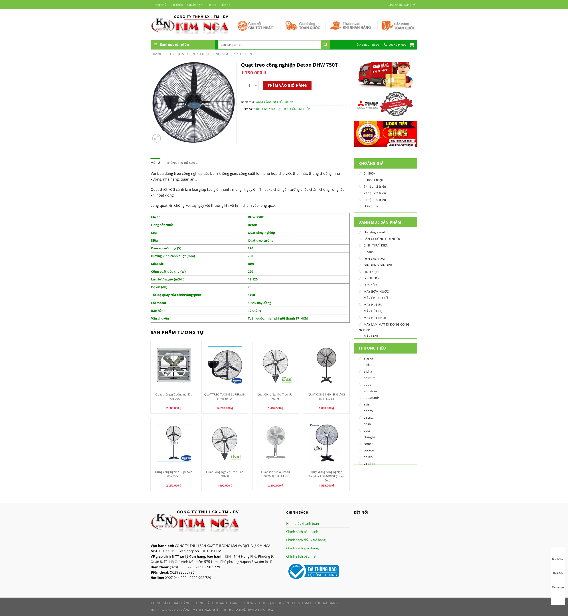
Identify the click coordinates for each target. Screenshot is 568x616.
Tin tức (211, 5)
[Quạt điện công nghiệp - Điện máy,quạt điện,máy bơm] (190, 24)
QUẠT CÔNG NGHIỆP (217, 54)
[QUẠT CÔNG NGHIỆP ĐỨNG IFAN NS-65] (326, 365)
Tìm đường (558, 558)
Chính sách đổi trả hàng (315, 603)
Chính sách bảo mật (301, 556)
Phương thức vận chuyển (265, 603)
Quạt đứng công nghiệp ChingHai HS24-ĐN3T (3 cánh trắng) (326, 476)
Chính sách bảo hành (302, 531)
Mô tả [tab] (155, 163)
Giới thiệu (176, 5)
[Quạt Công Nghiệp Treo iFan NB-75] (275, 365)
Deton (246, 54)
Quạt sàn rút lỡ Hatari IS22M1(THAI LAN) (275, 474)
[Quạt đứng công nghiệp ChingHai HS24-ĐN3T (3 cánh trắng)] (326, 442)
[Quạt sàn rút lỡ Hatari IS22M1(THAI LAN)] (275, 442)
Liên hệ (225, 5)
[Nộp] (325, 44)
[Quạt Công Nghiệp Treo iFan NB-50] (225, 442)
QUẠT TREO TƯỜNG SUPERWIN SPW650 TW (224, 396)
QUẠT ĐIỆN (185, 54)
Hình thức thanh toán (302, 523)
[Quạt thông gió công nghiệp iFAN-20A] (174, 365)
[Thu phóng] (156, 138)
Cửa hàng (193, 5)
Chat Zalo (558, 572)
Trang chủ (159, 5)
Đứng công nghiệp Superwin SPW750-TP (173, 474)
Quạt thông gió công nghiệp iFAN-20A (173, 396)
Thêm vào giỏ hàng (287, 85)
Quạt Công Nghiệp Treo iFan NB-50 (224, 474)
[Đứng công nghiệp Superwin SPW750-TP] (174, 442)
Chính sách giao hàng (302, 548)
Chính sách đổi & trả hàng (305, 540)
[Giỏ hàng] (411, 45)
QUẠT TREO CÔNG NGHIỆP (292, 109)
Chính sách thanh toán (216, 603)
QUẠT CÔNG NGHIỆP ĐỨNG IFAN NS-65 (326, 396)
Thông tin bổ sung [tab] (181, 163)
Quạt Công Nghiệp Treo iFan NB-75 (275, 396)
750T (256, 109)
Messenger (558, 587)
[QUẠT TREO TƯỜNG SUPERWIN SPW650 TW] (225, 365)
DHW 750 (267, 109)
